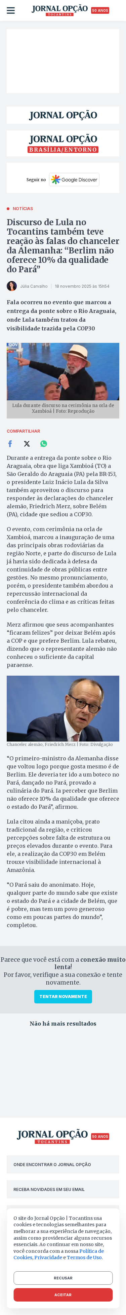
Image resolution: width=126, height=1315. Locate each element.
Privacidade (48, 1257)
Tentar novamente (63, 996)
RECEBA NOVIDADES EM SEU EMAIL (49, 1189)
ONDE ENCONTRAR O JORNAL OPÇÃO (52, 1164)
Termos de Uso (84, 1257)
